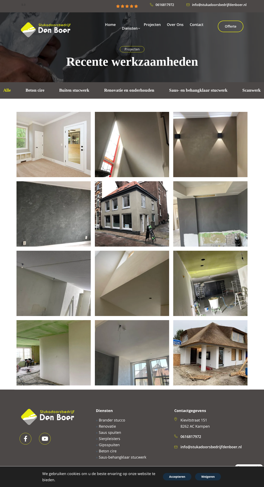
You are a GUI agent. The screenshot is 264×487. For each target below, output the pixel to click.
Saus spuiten (110, 432)
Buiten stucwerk (74, 90)
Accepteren (177, 477)
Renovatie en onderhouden (129, 90)
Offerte (230, 26)
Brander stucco (112, 420)
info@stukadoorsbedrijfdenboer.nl (219, 4)
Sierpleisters (109, 438)
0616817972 (165, 4)
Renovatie (107, 426)
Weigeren (208, 477)
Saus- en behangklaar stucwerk (198, 90)
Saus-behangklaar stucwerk (122, 457)
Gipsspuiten (109, 444)
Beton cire (35, 90)
